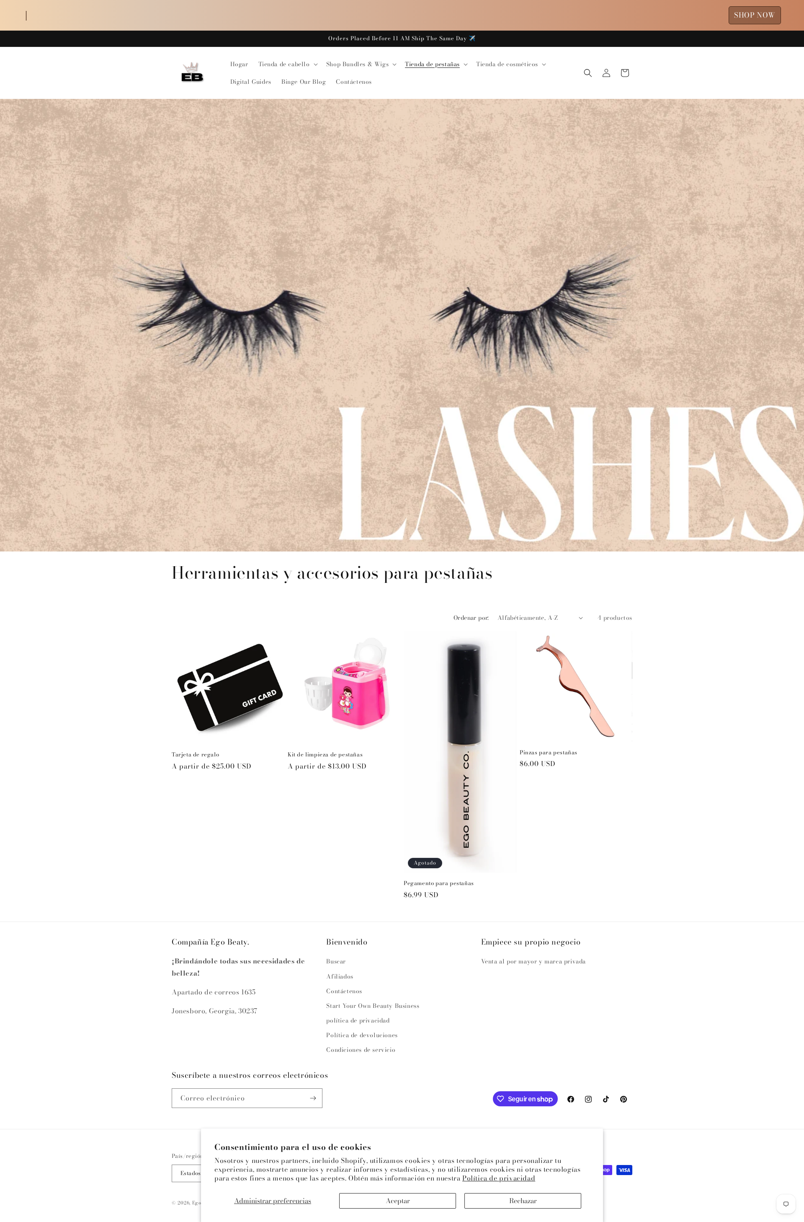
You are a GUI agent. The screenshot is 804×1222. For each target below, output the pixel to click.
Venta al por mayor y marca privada (533, 961)
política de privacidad (357, 1020)
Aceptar (398, 1201)
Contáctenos (344, 991)
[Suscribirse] (313, 1098)
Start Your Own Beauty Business (372, 1005)
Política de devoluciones (361, 1035)
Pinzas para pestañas (548, 752)
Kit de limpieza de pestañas (325, 754)
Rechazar (523, 1201)
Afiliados (339, 976)
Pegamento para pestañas (439, 882)
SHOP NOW (755, 15)
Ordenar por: (471, 617)
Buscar (336, 961)
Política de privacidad (498, 1178)
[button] (287, 64)
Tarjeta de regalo (195, 754)
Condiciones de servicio (360, 1050)
